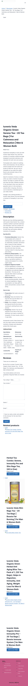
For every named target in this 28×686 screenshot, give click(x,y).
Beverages (12, 209)
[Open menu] (25, 3)
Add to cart (7, 206)
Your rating (6, 380)
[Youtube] (17, 684)
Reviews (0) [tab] (8, 212)
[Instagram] (10, 684)
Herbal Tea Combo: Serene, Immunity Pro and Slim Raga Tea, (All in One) (15, 463)
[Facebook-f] (12, 684)
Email (5, 408)
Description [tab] (8, 210)
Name (5, 402)
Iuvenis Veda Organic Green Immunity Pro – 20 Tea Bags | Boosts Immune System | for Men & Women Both (14, 636)
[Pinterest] (15, 684)
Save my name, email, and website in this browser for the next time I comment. (13, 415)
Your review (7, 383)
